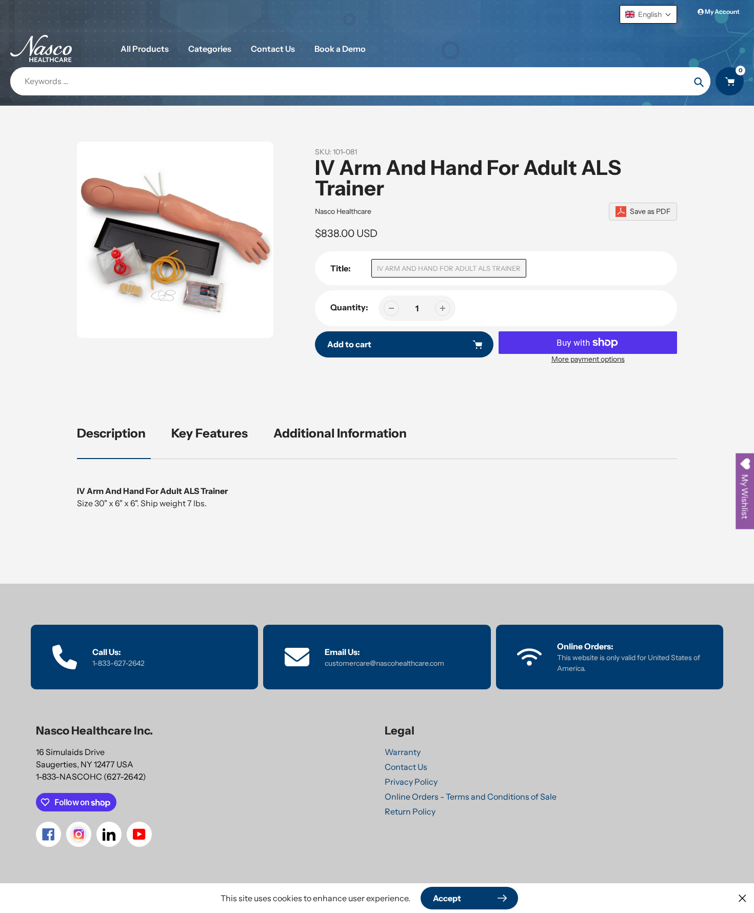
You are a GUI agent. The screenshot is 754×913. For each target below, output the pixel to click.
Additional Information (340, 433)
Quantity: (349, 307)
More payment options (588, 359)
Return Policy (410, 811)
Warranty (403, 752)
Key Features (209, 433)
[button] (648, 14)
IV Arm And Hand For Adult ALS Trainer (449, 268)
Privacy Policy (411, 782)
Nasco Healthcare (343, 211)
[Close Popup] (742, 897)
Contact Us (406, 767)
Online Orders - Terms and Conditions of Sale (471, 796)
